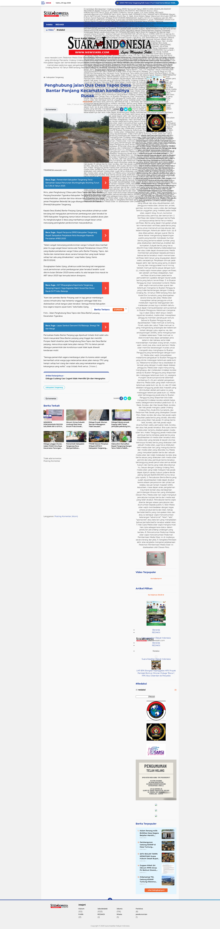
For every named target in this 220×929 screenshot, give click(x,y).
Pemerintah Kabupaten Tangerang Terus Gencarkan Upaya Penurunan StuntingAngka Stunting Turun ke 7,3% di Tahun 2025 (72, 183)
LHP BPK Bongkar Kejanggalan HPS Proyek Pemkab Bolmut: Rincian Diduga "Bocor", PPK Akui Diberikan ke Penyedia (156, 673)
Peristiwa (139, 909)
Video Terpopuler (146, 572)
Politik (80, 914)
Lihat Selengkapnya (155, 890)
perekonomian (141, 914)
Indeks (49, 24)
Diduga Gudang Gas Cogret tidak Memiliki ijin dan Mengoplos (75, 378)
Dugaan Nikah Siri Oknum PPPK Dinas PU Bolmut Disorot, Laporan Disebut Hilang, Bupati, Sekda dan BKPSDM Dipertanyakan (149, 867)
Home (48, 3)
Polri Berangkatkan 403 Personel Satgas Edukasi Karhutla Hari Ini (145, 3)
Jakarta (119, 909)
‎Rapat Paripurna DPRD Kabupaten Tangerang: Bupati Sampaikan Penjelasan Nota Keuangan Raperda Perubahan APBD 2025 (71, 235)
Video (51, 30)
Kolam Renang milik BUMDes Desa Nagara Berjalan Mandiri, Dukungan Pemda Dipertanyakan (149, 833)
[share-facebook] (121, 109)
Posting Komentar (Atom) (66, 516)
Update (118, 310)
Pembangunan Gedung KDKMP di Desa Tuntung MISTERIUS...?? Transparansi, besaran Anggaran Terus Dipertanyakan (149, 844)
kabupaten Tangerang (54, 387)
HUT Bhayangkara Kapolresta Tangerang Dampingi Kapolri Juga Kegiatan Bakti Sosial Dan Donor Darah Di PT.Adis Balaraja (70, 288)
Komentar (52, 109)
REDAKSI (60, 24)
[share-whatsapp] (130, 109)
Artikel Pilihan (144, 588)
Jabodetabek (103, 909)
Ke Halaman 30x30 (155, 595)
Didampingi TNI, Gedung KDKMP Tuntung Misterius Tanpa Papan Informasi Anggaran (148, 879)
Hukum (81, 909)
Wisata (119, 914)
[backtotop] (110, 900)
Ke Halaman (155, 578)
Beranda (156, 630)
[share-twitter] (126, 109)
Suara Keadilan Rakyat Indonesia (156, 638)
